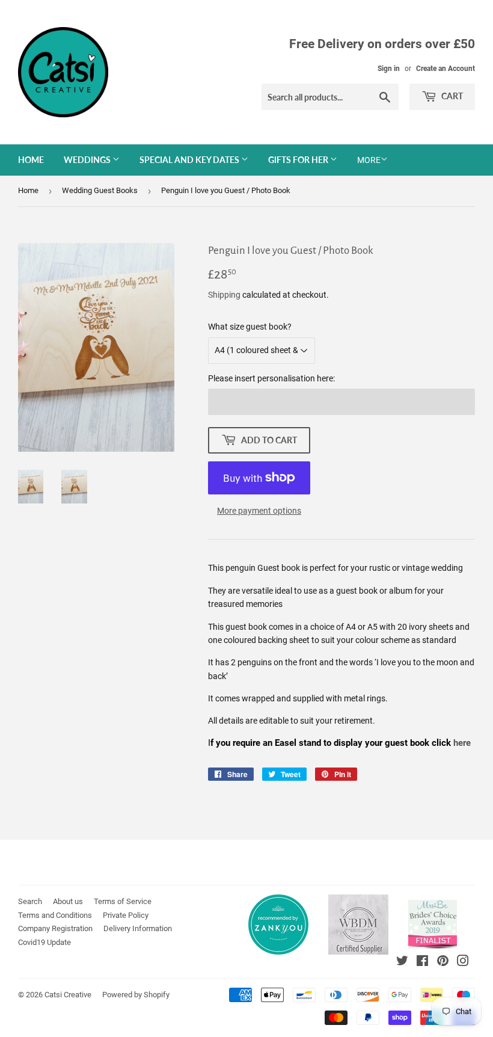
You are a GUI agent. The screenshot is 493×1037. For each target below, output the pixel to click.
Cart (451, 96)
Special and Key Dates (190, 160)
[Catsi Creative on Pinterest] (442, 962)
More (369, 160)
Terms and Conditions (55, 915)
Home (31, 160)
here (463, 742)
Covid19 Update (44, 942)
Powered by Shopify (136, 994)
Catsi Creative (67, 994)
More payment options (259, 510)
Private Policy (126, 915)
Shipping (224, 295)
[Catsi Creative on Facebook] (422, 962)
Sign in (389, 68)
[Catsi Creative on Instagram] (463, 962)
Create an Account (445, 68)
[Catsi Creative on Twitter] (402, 962)
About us (68, 901)
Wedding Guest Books (100, 190)
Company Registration (55, 928)
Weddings (88, 160)
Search (30, 901)
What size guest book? (250, 326)
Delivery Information (137, 928)
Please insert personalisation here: (271, 378)
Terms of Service (123, 901)
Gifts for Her (299, 160)
